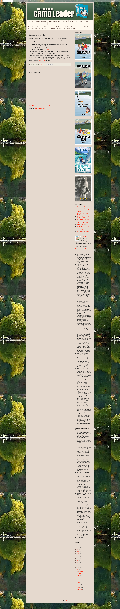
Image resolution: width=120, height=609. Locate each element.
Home (50, 105)
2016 (78, 562)
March (79, 587)
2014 (78, 567)
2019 (78, 556)
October (80, 573)
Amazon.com (80, 539)
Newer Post (31, 105)
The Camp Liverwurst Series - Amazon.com (79, 21)
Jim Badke (83, 236)
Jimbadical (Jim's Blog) (61, 24)
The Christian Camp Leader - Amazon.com (37, 21)
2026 (78, 545)
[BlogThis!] (48, 64)
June (79, 578)
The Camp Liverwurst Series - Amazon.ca (37, 24)
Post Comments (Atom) (40, 108)
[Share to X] (49, 64)
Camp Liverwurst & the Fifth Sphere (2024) (83, 210)
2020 (78, 553)
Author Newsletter (73, 24)
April (79, 585)
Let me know (42, 60)
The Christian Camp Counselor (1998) (83, 232)
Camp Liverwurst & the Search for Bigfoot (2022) (83, 217)
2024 (78, 547)
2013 (78, 569)
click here (50, 46)
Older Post (68, 105)
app (44, 53)
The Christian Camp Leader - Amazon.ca (58, 21)
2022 (78, 551)
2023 (78, 549)
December (80, 571)
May (79, 582)
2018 (78, 558)
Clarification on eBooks (83, 580)
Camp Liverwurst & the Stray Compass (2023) (83, 213)
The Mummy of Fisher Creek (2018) (83, 227)
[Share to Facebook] (50, 64)
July (79, 575)
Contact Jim (51, 24)
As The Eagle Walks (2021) (83, 222)
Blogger (66, 600)
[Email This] (47, 64)
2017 (78, 560)
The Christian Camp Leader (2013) (83, 220)
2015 (78, 565)
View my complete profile (81, 248)
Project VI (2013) (80, 229)
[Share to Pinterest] (52, 64)
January (80, 589)
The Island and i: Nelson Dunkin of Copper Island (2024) (84, 207)
